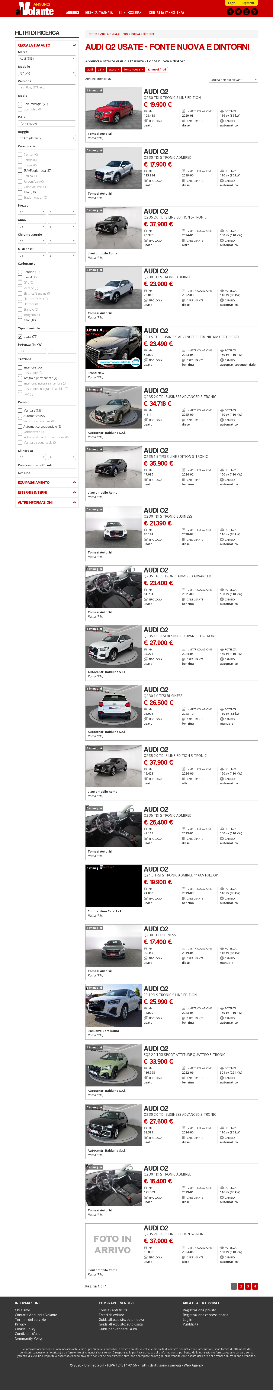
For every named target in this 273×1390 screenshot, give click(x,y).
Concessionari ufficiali (35, 465)
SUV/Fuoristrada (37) (37, 171)
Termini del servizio (30, 1319)
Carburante (26, 263)
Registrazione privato (199, 1310)
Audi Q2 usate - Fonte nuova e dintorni (127, 34)
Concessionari (130, 12)
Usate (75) (30, 337)
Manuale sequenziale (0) (39, 442)
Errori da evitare (111, 1315)
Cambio (23, 402)
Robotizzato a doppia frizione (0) (45, 437)
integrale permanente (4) (40, 378)
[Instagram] (254, 11)
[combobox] (47, 58)
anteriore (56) (32, 367)
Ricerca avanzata (99, 12)
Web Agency (193, 1365)
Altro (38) (29, 192)
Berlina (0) (30, 176)
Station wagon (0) (35, 197)
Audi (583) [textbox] (27, 58)
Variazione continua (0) (38, 421)
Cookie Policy (25, 1329)
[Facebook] (230, 11)
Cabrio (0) (29, 160)
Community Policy (29, 1338)
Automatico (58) (34, 416)
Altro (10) (29, 320)
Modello (24, 67)
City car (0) (30, 155)
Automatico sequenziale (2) (42, 426)
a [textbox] (51, 212)
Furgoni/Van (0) (33, 181)
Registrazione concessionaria (205, 1315)
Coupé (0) (29, 165)
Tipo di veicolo (29, 328)
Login (231, 3)
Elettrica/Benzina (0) (36, 293)
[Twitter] (238, 11)
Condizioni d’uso (27, 1333)
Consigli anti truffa (113, 1310)
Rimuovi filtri (157, 69)
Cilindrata (25, 451)
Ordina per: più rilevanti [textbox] (226, 80)
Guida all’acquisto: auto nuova (121, 1319)
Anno (22, 220)
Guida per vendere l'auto (118, 1329)
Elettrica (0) (30, 304)
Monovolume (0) (34, 187)
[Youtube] (246, 11)
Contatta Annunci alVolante (36, 1315)
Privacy (20, 1324)
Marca (23, 52)
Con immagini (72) (35, 104)
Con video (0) (32, 109)
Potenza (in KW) (30, 344)
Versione (24, 81)
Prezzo (23, 205)
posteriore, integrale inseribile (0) (45, 389)
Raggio (23, 132)
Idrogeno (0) (31, 315)
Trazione (25, 359)
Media (22, 96)
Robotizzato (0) (33, 432)
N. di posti (25, 249)
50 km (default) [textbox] (30, 138)
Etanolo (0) (30, 309)
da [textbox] (21, 212)
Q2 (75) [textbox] (25, 73)
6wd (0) (28, 394)
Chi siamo (22, 1310)
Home (93, 34)
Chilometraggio (30, 234)
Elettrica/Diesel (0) (35, 299)
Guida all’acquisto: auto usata (121, 1324)
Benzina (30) (31, 272)
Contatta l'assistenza (166, 12)
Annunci (72, 12)
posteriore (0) (32, 373)
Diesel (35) (30, 277)
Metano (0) (30, 288)
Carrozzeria (27, 146)
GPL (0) (28, 282)
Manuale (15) (32, 410)
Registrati (248, 3)
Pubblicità (190, 1324)
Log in (187, 1319)
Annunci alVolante (35, 8)
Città (22, 117)
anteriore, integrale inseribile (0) (44, 383)
